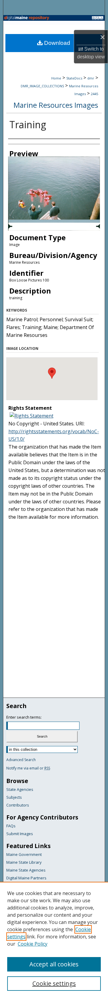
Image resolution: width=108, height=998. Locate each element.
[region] (54, 940)
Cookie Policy (32, 943)
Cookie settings (54, 983)
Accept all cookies (54, 964)
